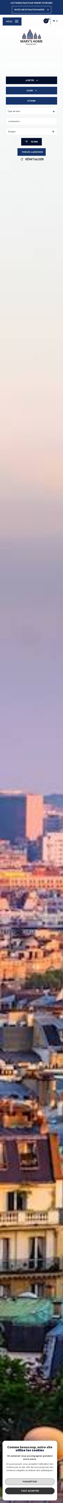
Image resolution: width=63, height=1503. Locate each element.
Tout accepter (30, 1490)
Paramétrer (30, 1481)
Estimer (31, 100)
